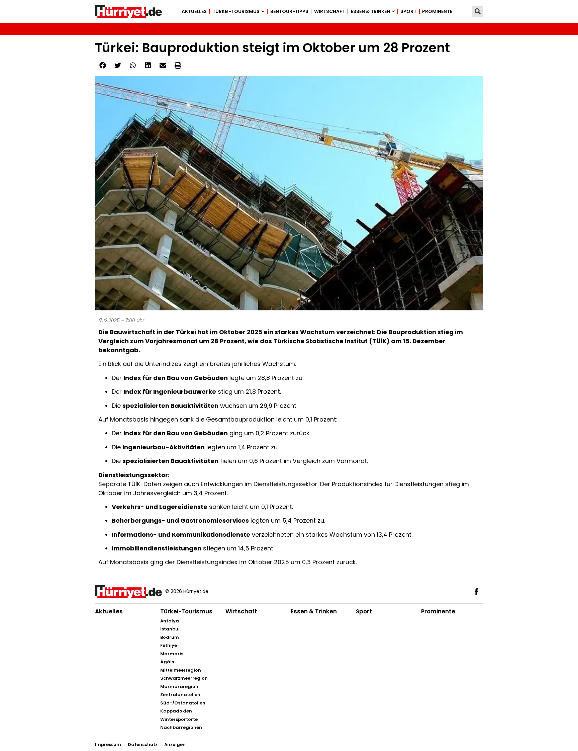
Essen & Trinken (370, 11)
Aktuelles (194, 11)
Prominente (437, 11)
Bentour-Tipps (289, 11)
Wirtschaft (329, 11)
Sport (408, 11)
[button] (477, 11)
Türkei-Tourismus (236, 11)
